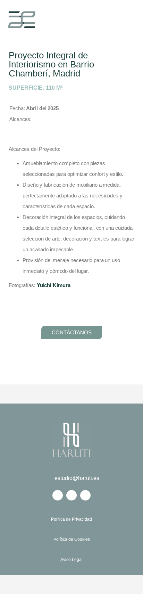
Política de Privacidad (71, 519)
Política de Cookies (71, 539)
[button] (123, 19)
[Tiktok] (85, 495)
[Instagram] (71, 495)
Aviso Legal (71, 559)
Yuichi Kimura (53, 285)
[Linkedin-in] (57, 495)
